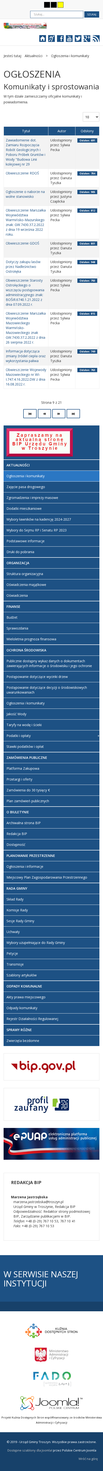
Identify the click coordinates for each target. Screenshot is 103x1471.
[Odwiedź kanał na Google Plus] (87, 40)
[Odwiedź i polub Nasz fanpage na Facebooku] (62, 40)
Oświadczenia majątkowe (26, 584)
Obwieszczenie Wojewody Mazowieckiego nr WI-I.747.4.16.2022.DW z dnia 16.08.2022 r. (26, 376)
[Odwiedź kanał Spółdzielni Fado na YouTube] (71, 40)
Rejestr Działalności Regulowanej (32, 1018)
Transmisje (15, 964)
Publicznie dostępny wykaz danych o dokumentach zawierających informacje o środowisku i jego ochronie (49, 663)
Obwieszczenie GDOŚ (22, 243)
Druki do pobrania (20, 552)
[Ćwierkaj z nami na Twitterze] (80, 40)
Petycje (12, 953)
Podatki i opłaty (18, 735)
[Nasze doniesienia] (94, 40)
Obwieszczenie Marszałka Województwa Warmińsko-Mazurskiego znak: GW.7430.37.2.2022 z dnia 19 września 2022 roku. (26, 222)
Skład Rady (14, 899)
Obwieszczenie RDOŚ (22, 173)
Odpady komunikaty (21, 1008)
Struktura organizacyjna (24, 573)
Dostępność (15, 844)
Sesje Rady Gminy (20, 921)
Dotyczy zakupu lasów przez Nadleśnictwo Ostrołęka (23, 266)
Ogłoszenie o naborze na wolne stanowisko (25, 194)
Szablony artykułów (21, 975)
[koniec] (73, 413)
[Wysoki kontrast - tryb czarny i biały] (47, 5)
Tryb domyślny (29, 4)
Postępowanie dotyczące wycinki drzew (37, 676)
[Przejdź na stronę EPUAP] (51, 1143)
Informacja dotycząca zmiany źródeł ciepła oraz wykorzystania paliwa (26, 356)
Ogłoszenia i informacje (24, 866)
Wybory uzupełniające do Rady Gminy (35, 942)
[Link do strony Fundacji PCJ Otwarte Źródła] (51, 1402)
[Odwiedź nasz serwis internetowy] (44, 40)
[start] (30, 413)
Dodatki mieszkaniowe (24, 508)
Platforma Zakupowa (22, 768)
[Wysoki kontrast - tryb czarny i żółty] (54, 5)
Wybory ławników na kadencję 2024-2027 (38, 519)
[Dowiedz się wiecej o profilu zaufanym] (40, 1104)
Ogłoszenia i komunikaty (25, 476)
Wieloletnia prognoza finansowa (31, 639)
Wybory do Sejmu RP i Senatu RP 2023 (36, 530)
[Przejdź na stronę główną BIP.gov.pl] (43, 1066)
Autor (61, 131)
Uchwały (13, 931)
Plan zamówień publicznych (27, 801)
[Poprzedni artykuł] (44, 413)
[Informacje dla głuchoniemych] (53, 40)
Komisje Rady (17, 910)
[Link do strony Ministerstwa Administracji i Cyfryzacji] (51, 1354)
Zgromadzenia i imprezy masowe (32, 497)
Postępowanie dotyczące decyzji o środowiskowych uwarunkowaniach (46, 690)
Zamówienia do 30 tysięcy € (28, 790)
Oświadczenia (17, 595)
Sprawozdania (17, 628)
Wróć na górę (88, 1459)
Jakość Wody (16, 714)
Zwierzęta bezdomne (22, 1040)
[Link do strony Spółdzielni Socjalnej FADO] (51, 1378)
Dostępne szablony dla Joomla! (29, 1450)
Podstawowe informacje (25, 541)
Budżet (11, 617)
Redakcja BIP (16, 833)
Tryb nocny (37, 4)
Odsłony (87, 131)
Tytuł (26, 131)
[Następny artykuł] (58, 413)
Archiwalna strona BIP (23, 823)
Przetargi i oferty (19, 779)
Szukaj (91, 14)
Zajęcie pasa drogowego (25, 486)
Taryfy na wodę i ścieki (24, 724)
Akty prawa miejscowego (26, 997)
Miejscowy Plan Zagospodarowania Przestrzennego (46, 877)
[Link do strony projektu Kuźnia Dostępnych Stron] (51, 1330)
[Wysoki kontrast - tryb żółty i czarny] (60, 5)
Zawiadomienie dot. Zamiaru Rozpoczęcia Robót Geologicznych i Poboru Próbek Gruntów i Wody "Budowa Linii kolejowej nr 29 (25, 152)
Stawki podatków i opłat (25, 746)
